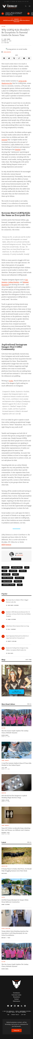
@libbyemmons (6, 545)
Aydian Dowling (13, 282)
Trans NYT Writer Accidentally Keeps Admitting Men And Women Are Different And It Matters (16, 829)
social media (19, 577)
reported (4, 140)
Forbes (11, 381)
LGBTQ (4, 571)
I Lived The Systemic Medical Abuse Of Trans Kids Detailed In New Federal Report (16, 764)
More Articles (16, 559)
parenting (22, 571)
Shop (3, 660)
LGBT (27, 567)
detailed (17, 149)
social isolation (7, 577)
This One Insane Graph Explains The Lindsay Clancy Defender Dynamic (15, 732)
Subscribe (16, 1030)
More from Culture (8, 704)
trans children (7, 581)
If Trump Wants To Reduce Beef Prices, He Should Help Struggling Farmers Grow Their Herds (16, 870)
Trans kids (18, 581)
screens (15, 574)
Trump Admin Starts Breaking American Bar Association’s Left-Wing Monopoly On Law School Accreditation (15, 933)
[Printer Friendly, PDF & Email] (28, 58)
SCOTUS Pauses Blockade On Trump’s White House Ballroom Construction (15, 901)
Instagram (5, 567)
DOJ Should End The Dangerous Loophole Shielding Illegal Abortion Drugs (14, 796)
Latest (4, 842)
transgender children (8, 584)
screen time (6, 574)
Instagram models (17, 567)
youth (19, 584)
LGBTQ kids (13, 571)
